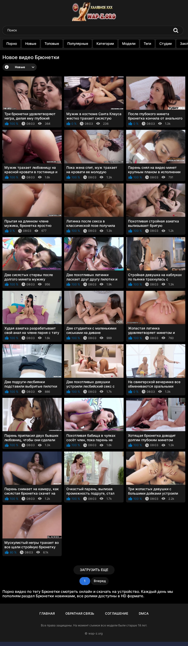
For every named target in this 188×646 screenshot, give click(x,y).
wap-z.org (95, 633)
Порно (11, 43)
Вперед (100, 581)
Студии (165, 43)
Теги (147, 43)
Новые (30, 43)
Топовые (52, 43)
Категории (105, 43)
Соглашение (116, 613)
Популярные (77, 43)
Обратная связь (79, 613)
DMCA (144, 613)
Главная (47, 613)
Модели (128, 43)
